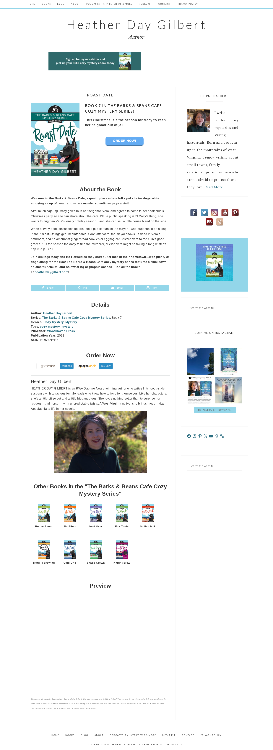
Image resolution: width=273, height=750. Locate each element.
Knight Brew (121, 562)
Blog (84, 735)
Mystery (71, 322)
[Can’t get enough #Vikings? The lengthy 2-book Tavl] (228, 390)
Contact (188, 735)
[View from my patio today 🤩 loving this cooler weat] (200, 361)
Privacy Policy (211, 735)
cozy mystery (50, 326)
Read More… (215, 187)
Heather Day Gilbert (136, 24)
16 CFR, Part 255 (147, 704)
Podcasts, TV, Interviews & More (133, 735)
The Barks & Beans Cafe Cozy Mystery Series (76, 317)
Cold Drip (70, 562)
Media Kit (169, 735)
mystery (67, 326)
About (99, 735)
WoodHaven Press (61, 331)
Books (69, 735)
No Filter (70, 526)
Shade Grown (96, 562)
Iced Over (95, 526)
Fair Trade (122, 526)
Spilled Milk (148, 526)
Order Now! (124, 141)
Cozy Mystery (53, 322)
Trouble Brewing (44, 562)
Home (55, 735)
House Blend (44, 526)
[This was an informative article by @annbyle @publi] (200, 390)
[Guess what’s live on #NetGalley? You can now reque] (228, 361)
